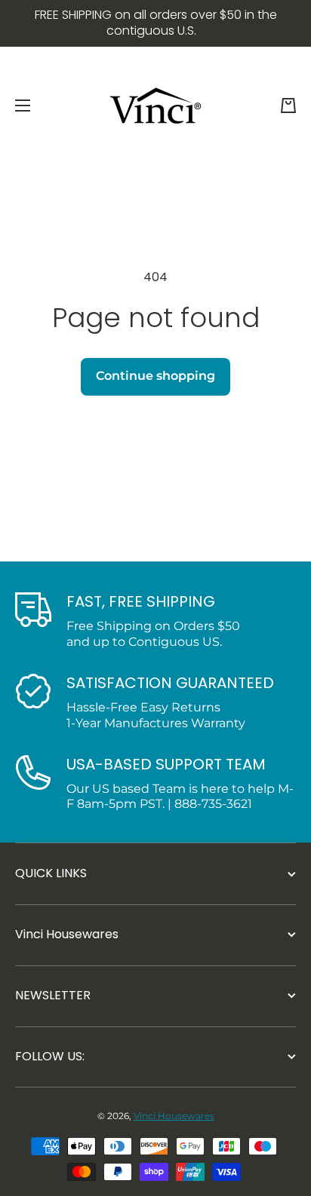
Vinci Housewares (174, 1115)
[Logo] (155, 105)
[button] (288, 105)
